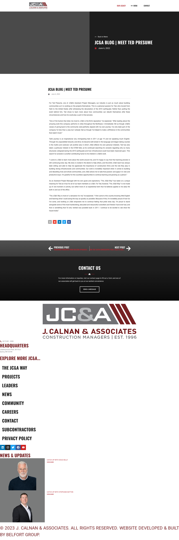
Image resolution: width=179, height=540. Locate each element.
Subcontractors (19, 429)
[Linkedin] (2, 447)
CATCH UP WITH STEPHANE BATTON (60, 492)
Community (13, 403)
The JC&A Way (14, 367)
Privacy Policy (17, 438)
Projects (11, 376)
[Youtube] (23, 447)
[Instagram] (7, 447)
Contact (10, 420)
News (7, 394)
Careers (10, 411)
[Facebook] (18, 447)
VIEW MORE (50, 462)
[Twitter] (13, 447)
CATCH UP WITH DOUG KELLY (57, 460)
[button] (50, 222)
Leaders (10, 385)
